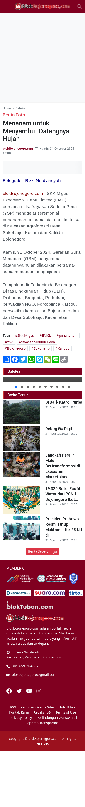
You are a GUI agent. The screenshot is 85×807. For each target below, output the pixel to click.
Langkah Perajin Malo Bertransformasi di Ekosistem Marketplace (62, 466)
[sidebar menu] (5, 6)
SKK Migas (25, 335)
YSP (10, 342)
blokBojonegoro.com (18, 149)
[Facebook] (9, 690)
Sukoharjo (42, 348)
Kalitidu (64, 348)
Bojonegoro (16, 348)
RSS (13, 707)
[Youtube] (29, 690)
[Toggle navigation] (79, 6)
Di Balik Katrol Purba (63, 402)
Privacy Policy (21, 717)
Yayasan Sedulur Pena (38, 342)
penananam (68, 335)
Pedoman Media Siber (38, 707)
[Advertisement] (42, 57)
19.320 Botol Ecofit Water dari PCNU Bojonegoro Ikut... (62, 494)
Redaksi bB (42, 712)
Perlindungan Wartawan (56, 717)
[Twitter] (19, 690)
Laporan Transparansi (42, 722)
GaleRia (21, 108)
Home (7, 108)
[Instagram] (39, 690)
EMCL (46, 335)
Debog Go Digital (60, 428)
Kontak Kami (19, 712)
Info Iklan (67, 707)
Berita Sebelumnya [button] (42, 551)
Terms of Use (66, 712)
